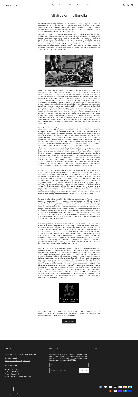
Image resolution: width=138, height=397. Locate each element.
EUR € (8, 389)
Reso (7, 377)
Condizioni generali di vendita (20, 377)
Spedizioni (15, 374)
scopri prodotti (69, 321)
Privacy (7, 374)
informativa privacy (56, 360)
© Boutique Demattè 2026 (13, 394)
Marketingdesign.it (44, 394)
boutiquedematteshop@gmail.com (17, 361)
